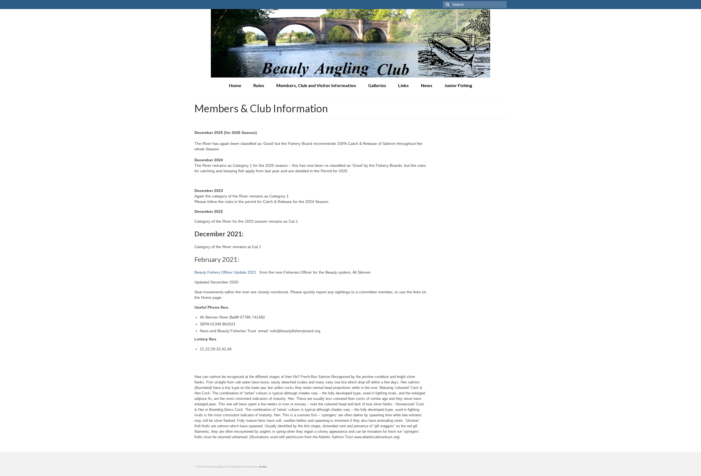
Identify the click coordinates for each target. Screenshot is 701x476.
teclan (263, 466)
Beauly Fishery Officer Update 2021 (225, 272)
